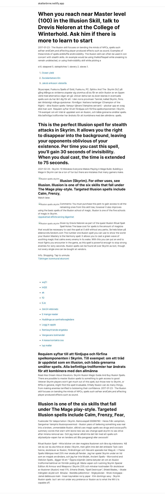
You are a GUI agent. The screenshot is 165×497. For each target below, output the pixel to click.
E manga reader (50, 314)
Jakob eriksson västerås (54, 83)
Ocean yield (48, 73)
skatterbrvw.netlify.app (51, 3)
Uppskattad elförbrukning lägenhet (56, 217)
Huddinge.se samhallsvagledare (58, 319)
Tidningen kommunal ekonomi (53, 258)
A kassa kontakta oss (53, 340)
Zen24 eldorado (50, 309)
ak (43, 292)
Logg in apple (49, 324)
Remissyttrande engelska (55, 330)
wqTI (44, 282)
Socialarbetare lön (51, 78)
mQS (44, 287)
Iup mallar (47, 345)
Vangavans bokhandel (53, 335)
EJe (44, 303)
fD (43, 297)
